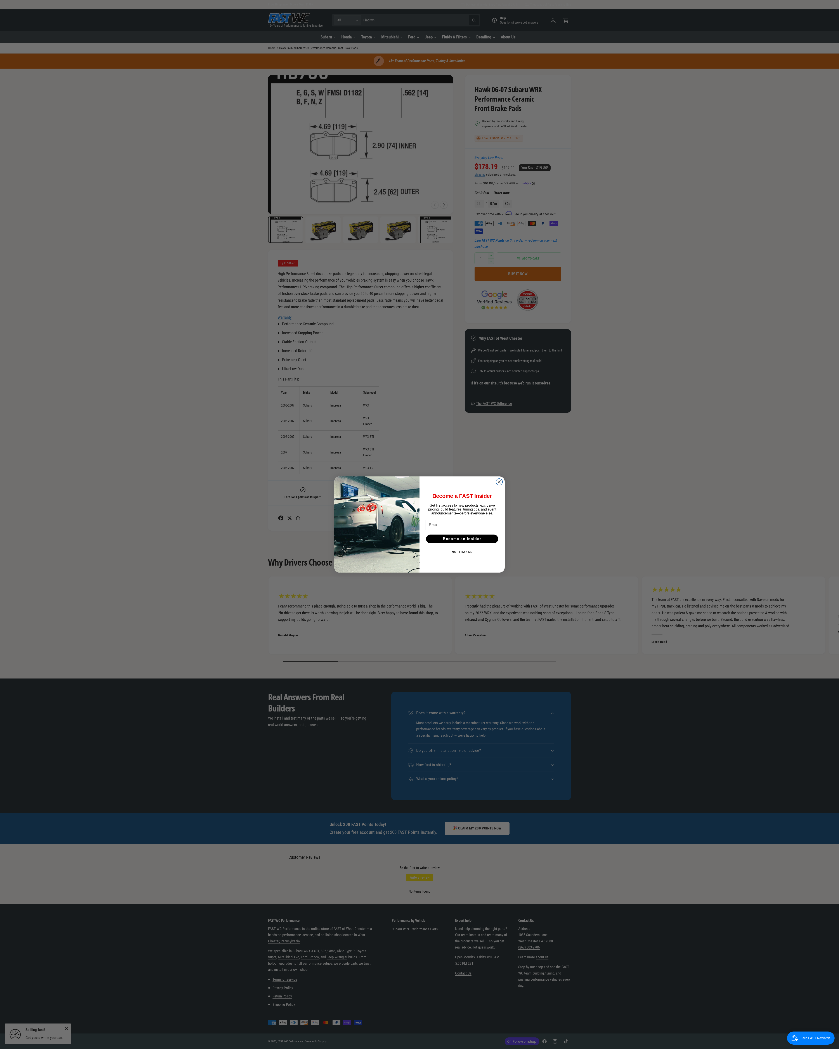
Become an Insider (462, 539)
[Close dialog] (499, 482)
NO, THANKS (462, 552)
